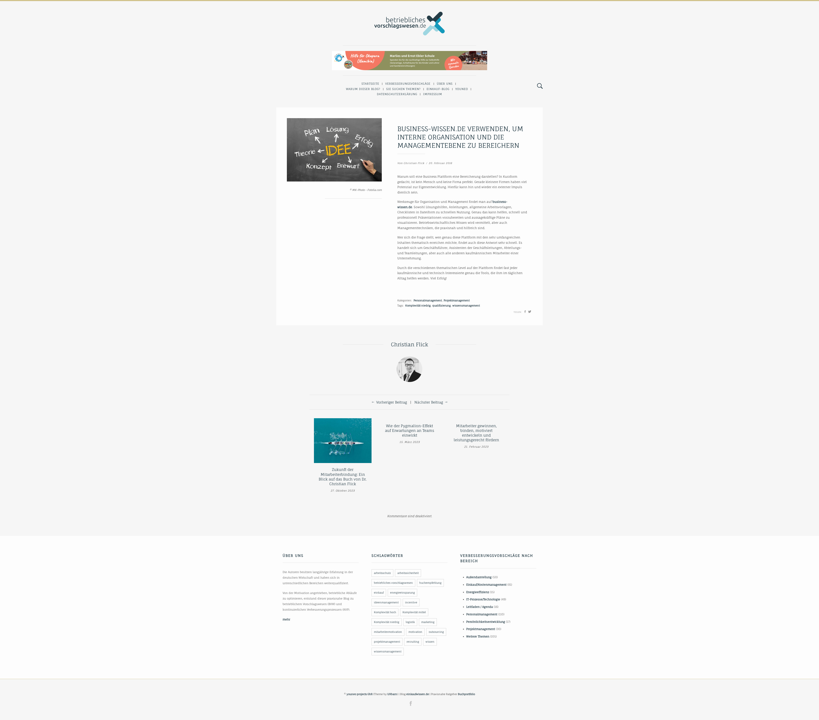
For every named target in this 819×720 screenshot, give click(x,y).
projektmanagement (387, 641)
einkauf (379, 592)
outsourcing (436, 631)
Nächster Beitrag (428, 402)
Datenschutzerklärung (397, 94)
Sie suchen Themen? (403, 89)
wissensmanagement (466, 305)
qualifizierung (441, 305)
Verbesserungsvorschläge (407, 83)
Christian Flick (414, 163)
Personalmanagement (428, 300)
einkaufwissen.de (417, 694)
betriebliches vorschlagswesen (393, 582)
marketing (427, 622)
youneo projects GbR (360, 694)
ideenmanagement (386, 602)
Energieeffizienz (477, 592)
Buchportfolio (466, 694)
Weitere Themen (477, 636)
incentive (411, 602)
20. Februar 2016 (440, 163)
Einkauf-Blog (438, 89)
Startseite (370, 83)
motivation (415, 631)
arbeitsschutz (382, 573)
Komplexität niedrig (418, 305)
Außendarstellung (479, 577)
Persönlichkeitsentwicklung (485, 621)
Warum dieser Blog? (363, 89)
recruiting (413, 641)
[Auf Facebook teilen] (525, 311)
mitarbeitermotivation (388, 631)
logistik (410, 622)
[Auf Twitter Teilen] (529, 311)
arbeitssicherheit (408, 573)
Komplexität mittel (414, 612)
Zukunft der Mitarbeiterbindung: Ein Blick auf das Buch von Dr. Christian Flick (343, 476)
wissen (429, 641)
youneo (461, 89)
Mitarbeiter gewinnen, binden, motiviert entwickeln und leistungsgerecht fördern (476, 433)
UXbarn (392, 694)
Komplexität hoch (385, 612)
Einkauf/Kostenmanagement (486, 584)
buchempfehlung (430, 582)
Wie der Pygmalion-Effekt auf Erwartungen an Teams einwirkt (409, 430)
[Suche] (540, 86)
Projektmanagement (457, 300)
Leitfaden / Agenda (479, 606)
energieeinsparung (402, 592)
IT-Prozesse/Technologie (483, 599)
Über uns (445, 83)
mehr (286, 619)
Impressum (432, 94)
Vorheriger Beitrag (391, 402)
